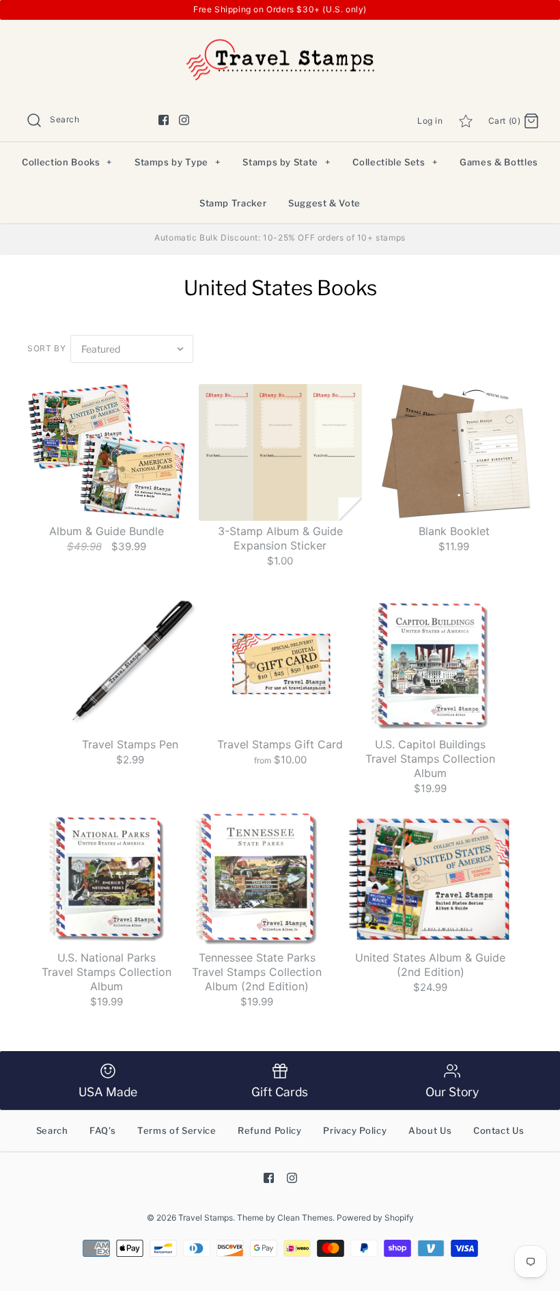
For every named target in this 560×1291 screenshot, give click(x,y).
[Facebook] (163, 120)
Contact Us (498, 1130)
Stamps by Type (178, 162)
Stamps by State (286, 162)
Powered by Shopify (375, 1217)
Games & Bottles (499, 162)
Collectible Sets (394, 162)
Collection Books (67, 162)
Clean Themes (305, 1217)
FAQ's (102, 1130)
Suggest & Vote (324, 203)
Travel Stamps (205, 1217)
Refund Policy (269, 1130)
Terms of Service (176, 1130)
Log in (430, 120)
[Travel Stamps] (280, 41)
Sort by (46, 348)
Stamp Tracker (232, 203)
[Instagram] (184, 120)
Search (52, 1130)
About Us (429, 1130)
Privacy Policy (355, 1130)
